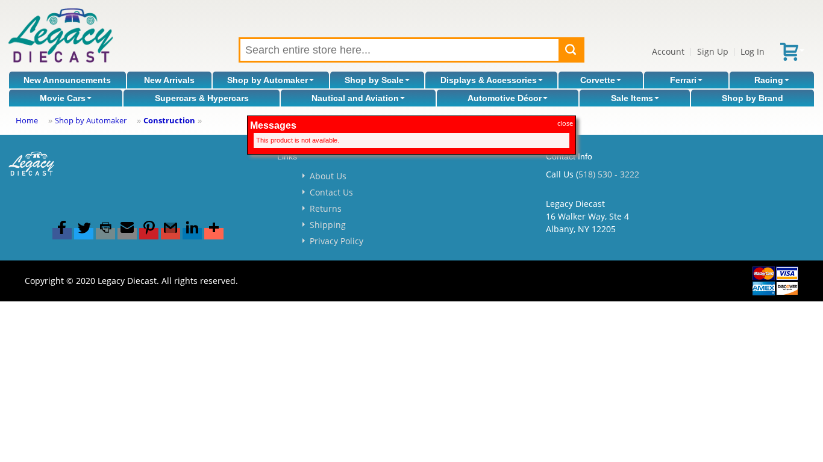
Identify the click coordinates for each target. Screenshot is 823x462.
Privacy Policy (336, 241)
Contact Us (331, 192)
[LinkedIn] (192, 233)
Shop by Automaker (267, 80)
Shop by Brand (752, 98)
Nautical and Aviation (355, 98)
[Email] (127, 233)
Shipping (328, 224)
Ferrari (683, 80)
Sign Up (712, 51)
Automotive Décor (505, 98)
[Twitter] (83, 233)
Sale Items (632, 98)
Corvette (597, 80)
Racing (768, 80)
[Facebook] (62, 233)
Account (668, 51)
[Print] (105, 233)
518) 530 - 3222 (608, 174)
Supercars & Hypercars (202, 98)
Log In (752, 51)
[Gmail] (170, 233)
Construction (169, 120)
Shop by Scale (374, 80)
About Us (328, 176)
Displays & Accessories (488, 80)
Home (27, 120)
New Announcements (67, 80)
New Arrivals (169, 80)
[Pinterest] (148, 233)
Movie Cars (63, 98)
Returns (326, 208)
